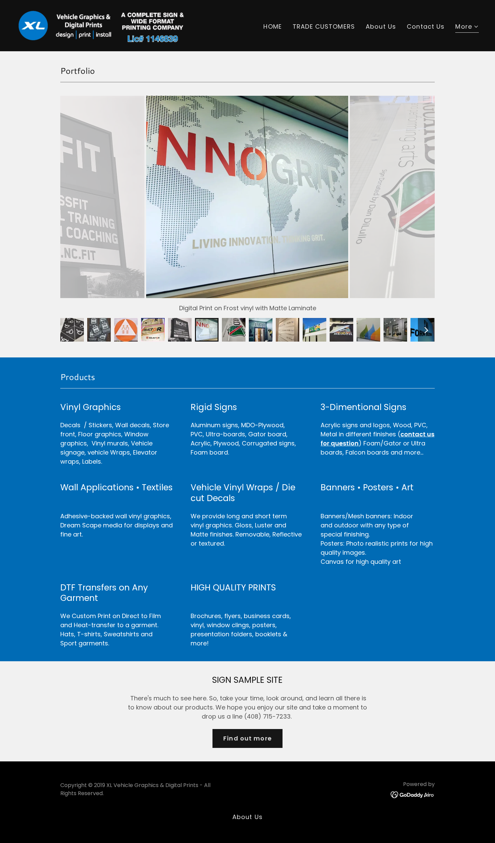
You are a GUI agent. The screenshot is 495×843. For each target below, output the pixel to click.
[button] (467, 27)
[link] (101, 25)
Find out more (247, 738)
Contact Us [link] (425, 26)
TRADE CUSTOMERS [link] (324, 26)
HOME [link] (272, 26)
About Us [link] (381, 26)
